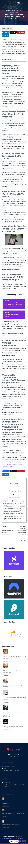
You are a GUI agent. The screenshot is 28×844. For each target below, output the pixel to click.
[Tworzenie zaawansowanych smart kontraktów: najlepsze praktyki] (5, 651)
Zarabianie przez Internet (10, 772)
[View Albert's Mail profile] (21, 491)
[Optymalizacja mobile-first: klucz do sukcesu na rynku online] (5, 692)
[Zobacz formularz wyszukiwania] (22, 3)
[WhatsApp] (23, 841)
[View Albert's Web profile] (18, 491)
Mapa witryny (16, 838)
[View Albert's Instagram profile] (10, 491)
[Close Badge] (18, 840)
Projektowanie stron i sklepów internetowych (15, 784)
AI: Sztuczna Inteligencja (9, 766)
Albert (12, 21)
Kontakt (22, 838)
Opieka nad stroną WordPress (11, 787)
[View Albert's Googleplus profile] (15, 491)
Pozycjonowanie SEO (9, 786)
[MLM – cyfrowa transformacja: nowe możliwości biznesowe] (5, 707)
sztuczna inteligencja (18, 39)
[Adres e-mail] (25, 841)
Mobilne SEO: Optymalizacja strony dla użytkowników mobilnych (21, 530)
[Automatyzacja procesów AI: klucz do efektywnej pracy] (5, 666)
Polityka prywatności (7, 838)
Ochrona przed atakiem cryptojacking (12, 685)
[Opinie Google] (20, 841)
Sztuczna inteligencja (10, 8)
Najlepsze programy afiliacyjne (11, 770)
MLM (19, 2)
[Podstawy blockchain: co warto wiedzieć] (5, 721)
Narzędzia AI (7, 782)
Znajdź (23, 540)
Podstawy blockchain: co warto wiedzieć (13, 726)
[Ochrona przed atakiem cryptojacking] (5, 680)
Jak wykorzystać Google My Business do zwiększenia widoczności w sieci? (7, 530)
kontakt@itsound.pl (14, 756)
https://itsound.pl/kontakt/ (8, 466)
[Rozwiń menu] (25, 2)
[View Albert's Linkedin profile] (12, 491)
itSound (4, 8)
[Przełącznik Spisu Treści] (23, 60)
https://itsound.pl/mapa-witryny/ (14, 464)
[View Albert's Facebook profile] (7, 491)
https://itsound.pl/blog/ (11, 459)
